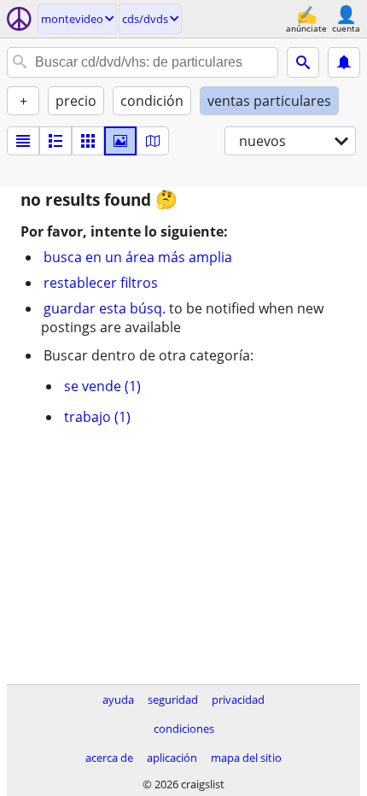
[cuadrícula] (88, 140)
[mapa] (153, 140)
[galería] (120, 140)
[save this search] (344, 62)
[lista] (23, 140)
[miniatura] (55, 140)
